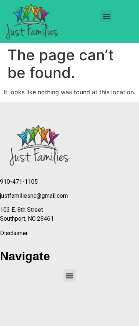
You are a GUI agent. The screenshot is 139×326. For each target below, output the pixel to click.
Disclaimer (14, 233)
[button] (106, 16)
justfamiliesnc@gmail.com (34, 195)
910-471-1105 (19, 181)
